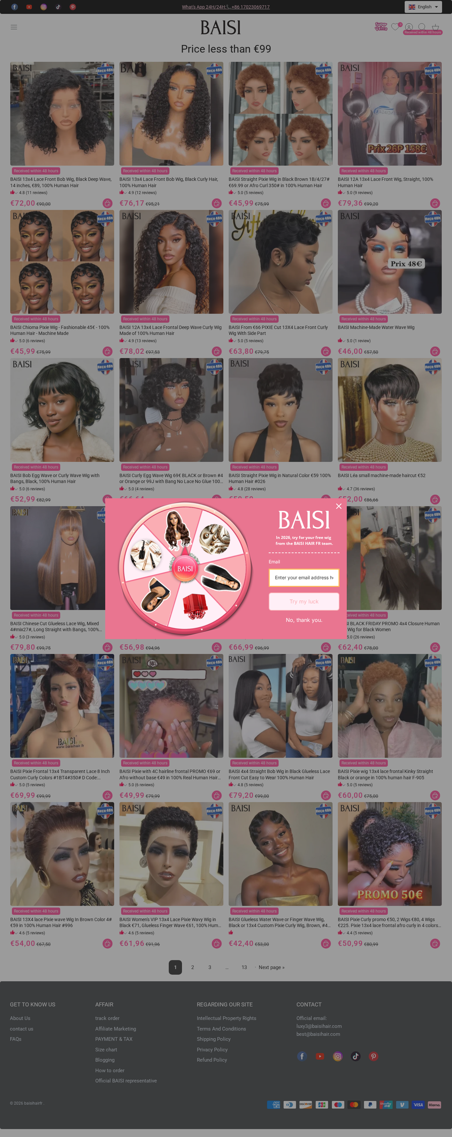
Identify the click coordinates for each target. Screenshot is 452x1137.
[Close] (339, 506)
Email (274, 561)
